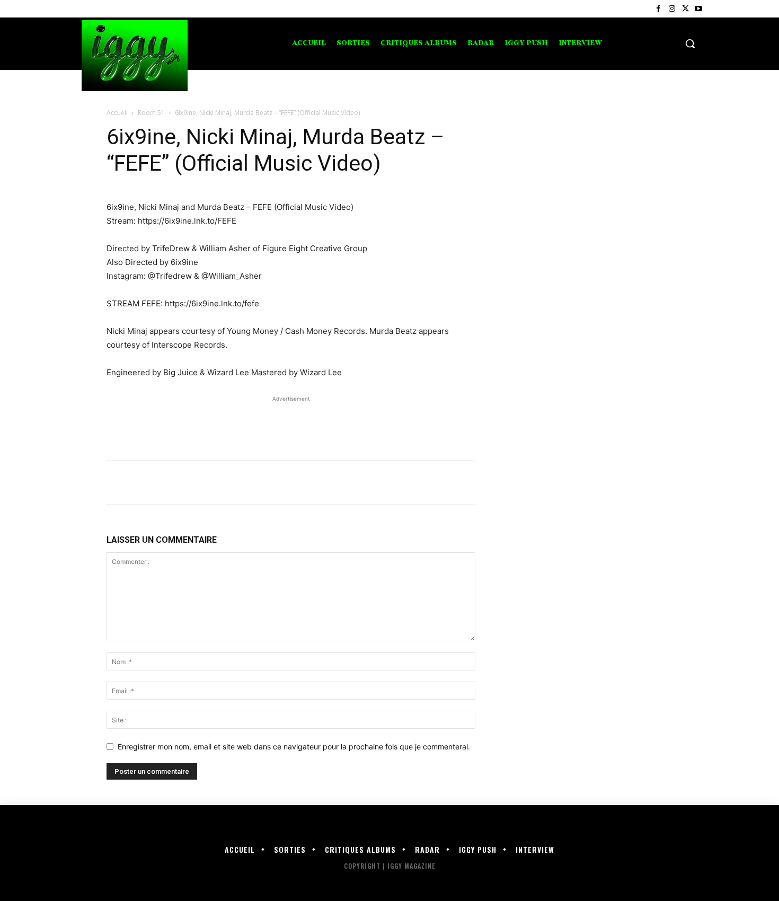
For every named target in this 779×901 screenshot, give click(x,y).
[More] (215, 482)
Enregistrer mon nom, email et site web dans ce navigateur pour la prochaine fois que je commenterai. (294, 746)
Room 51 (151, 112)
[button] (690, 43)
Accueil (117, 112)
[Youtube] (698, 8)
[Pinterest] (165, 482)
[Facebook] (658, 8)
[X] (685, 8)
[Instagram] (671, 8)
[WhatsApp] (190, 482)
